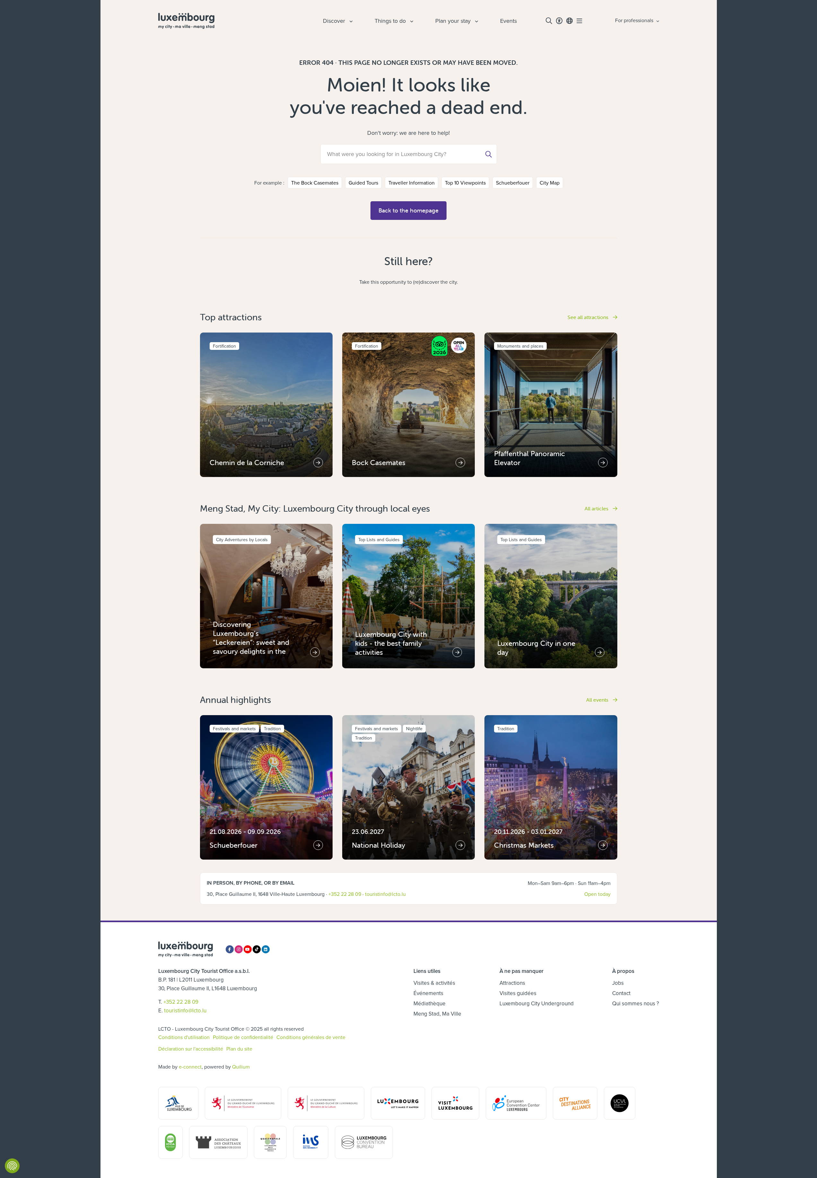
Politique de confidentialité (243, 1037)
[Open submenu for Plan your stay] (476, 20)
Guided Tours (363, 182)
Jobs (618, 983)
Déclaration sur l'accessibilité (190, 1048)
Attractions (512, 983)
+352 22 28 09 (344, 893)
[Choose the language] (569, 21)
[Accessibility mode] (559, 21)
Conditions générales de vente (310, 1037)
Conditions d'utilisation (184, 1037)
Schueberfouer (512, 182)
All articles (597, 508)
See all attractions (589, 317)
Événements (428, 993)
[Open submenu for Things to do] (411, 20)
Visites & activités (434, 983)
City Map (550, 182)
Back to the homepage (408, 210)
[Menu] (579, 21)
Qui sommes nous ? (635, 1003)
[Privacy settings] (12, 1165)
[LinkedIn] (266, 949)
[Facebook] (230, 949)
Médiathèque (429, 1003)
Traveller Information (411, 182)
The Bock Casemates (314, 182)
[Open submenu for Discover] (350, 20)
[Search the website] (549, 21)
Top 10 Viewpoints (465, 182)
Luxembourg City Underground (537, 1003)
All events (598, 700)
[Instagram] (239, 949)
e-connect (190, 1066)
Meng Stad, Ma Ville (437, 1014)
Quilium (241, 1066)
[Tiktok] (257, 949)
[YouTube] (248, 949)
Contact (621, 993)
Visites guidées (518, 993)
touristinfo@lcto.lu (385, 893)
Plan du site (239, 1048)
